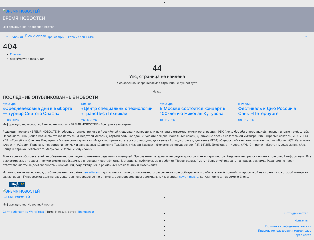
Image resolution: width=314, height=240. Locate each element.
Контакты (301, 220)
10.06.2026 (167, 120)
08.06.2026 (246, 120)
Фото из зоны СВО (80, 37)
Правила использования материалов (284, 230)
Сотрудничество (296, 213)
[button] (7, 37)
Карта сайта (302, 235)
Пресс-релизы (35, 35)
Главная (15, 54)
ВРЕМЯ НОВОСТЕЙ (24, 18)
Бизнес (86, 104)
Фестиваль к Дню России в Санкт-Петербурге (267, 111)
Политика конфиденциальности (287, 226)
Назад (157, 91)
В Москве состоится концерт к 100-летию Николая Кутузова (192, 111)
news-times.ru (92, 172)
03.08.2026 (11, 120)
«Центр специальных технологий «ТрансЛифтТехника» (116, 111)
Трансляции (56, 37)
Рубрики (17, 37)
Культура (9, 104)
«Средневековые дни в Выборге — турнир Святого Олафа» (37, 111)
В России (244, 104)
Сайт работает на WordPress (24, 211)
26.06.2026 (89, 120)
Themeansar (85, 211)
